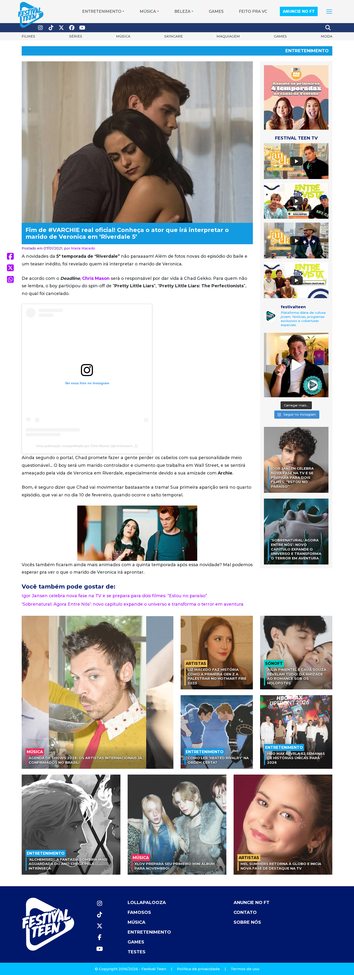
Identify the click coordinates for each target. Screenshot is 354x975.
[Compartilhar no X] (10, 268)
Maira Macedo (83, 248)
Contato (245, 912)
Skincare (173, 36)
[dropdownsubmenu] (329, 11)
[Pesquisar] (328, 27)
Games (216, 11)
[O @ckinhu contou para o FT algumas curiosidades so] (296, 365)
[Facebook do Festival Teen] (72, 28)
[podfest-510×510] (296, 97)
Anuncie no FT (299, 11)
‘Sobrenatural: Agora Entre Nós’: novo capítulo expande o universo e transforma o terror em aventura (132, 604)
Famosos (139, 912)
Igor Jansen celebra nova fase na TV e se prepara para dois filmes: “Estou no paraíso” (114, 595)
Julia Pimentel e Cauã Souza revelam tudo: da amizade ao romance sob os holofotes (296, 676)
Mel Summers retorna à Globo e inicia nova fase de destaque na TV (281, 866)
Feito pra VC (253, 11)
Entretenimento (101, 11)
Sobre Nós (247, 922)
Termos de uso (245, 969)
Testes (136, 952)
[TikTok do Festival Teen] (51, 28)
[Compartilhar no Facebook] (10, 256)
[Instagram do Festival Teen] (40, 28)
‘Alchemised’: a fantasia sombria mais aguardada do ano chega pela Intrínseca (68, 864)
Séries (75, 36)
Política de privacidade (198, 969)
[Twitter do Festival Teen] (61, 28)
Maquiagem (228, 36)
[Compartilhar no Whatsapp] (10, 279)
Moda (326, 36)
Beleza (182, 11)
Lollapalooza (147, 902)
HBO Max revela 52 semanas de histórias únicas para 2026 (296, 758)
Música (148, 11)
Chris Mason (96, 278)
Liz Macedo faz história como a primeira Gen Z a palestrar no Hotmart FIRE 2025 (217, 676)
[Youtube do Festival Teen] (82, 28)
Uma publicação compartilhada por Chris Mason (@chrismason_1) (87, 446)
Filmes (28, 36)
